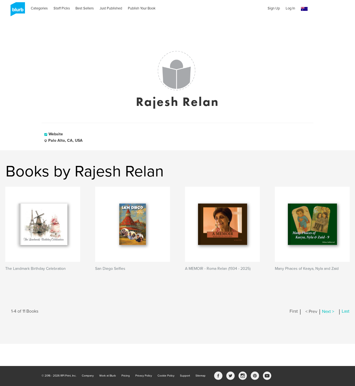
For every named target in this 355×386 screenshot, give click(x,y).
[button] (304, 9)
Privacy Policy (143, 375)
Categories (39, 8)
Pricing (125, 375)
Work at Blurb (107, 375)
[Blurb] (16, 11)
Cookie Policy (166, 375)
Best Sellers (84, 8)
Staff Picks (62, 8)
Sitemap (201, 375)
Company (88, 375)
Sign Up (274, 8)
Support (185, 375)
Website (56, 134)
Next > (328, 311)
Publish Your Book (142, 8)
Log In (290, 8)
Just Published (111, 8)
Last (345, 311)
